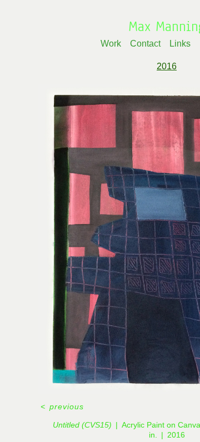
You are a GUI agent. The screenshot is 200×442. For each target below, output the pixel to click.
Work (111, 43)
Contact (145, 43)
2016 (167, 66)
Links (180, 43)
